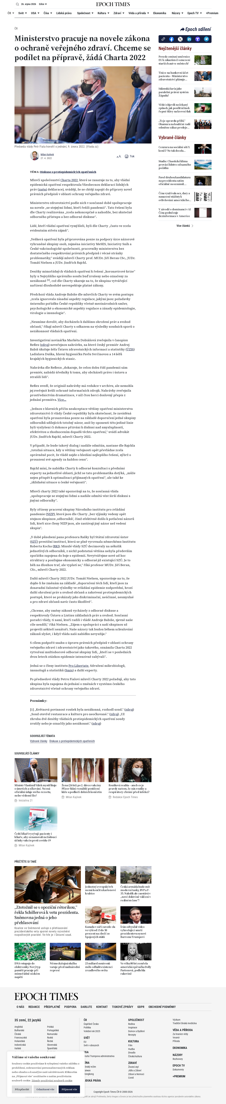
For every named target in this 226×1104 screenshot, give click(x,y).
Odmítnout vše (45, 1089)
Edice (41, 4)
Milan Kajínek (47, 154)
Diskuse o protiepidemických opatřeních (68, 172)
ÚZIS (130, 349)
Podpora (70, 1007)
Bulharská (19, 1030)
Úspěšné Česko (91, 1024)
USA (33, 13)
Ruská (50, 1037)
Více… (62, 400)
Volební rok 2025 (92, 1031)
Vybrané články (38, 741)
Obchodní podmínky (162, 1007)
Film (130, 1045)
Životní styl (133, 1066)
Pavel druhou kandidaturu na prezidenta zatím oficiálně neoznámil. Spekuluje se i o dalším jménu (175, 181)
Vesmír (176, 1037)
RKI (56, 546)
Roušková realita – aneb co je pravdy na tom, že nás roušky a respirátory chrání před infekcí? (129, 789)
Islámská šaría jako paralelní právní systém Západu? (173, 92)
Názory (176, 13)
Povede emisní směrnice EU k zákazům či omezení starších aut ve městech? (174, 60)
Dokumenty (178, 1069)
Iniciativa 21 (26, 800)
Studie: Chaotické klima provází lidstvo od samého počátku (175, 165)
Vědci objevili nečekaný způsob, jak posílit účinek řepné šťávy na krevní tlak (175, 108)
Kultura (102, 13)
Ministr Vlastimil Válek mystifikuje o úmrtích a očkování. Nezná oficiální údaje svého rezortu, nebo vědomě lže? (35, 790)
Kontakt (102, 1007)
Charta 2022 (69, 180)
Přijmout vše (69, 1089)
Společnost (83, 13)
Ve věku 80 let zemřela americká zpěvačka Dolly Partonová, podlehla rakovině (135, 968)
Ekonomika (159, 13)
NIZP (50, 514)
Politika (87, 1027)
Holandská (19, 1041)
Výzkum (176, 1019)
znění (43, 189)
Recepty (132, 1034)
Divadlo (131, 1052)
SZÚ (34, 542)
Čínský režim (90, 1066)
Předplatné (52, 1007)
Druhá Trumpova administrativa (99, 1056)
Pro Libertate (78, 666)
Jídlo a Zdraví (134, 1070)
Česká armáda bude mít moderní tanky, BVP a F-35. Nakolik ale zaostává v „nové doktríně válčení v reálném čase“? (135, 893)
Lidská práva (64, 13)
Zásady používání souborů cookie (52, 1080)
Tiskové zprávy (122, 1007)
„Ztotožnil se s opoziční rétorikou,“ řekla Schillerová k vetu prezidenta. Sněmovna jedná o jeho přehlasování (46, 915)
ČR (9, 13)
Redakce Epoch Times (125, 797)
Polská (50, 1026)
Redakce (34, 1007)
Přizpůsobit (22, 1089)
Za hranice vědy (180, 1034)
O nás (20, 1007)
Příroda (176, 1041)
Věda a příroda (137, 13)
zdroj (45, 345)
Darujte (86, 1007)
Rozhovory (178, 1059)
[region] (46, 1074)
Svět (21, 13)
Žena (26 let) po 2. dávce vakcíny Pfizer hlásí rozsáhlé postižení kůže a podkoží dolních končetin (82, 789)
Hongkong (89, 1074)
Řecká (50, 1041)
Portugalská (53, 1030)
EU (85, 1041)
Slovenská (52, 1044)
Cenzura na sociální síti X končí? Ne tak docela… (174, 148)
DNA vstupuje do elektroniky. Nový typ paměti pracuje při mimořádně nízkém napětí (27, 970)
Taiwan (87, 1070)
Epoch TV (193, 13)
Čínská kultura (135, 1056)
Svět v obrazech (91, 1045)
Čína (46, 13)
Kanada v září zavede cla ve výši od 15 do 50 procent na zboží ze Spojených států (100, 932)
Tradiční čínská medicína (185, 1023)
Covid (131, 1077)
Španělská (52, 1048)
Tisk (131, 156)
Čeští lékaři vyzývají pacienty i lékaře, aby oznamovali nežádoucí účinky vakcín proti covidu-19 (35, 837)
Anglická (18, 1026)
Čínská (17, 1034)
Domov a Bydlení (136, 1031)
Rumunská (52, 1034)
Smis (69, 670)
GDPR (140, 1007)
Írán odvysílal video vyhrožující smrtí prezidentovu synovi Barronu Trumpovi (133, 932)
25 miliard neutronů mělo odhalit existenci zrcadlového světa (98, 967)
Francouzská (20, 1037)
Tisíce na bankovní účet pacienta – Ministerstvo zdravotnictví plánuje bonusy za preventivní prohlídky (173, 76)
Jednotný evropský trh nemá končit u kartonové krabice (100, 890)
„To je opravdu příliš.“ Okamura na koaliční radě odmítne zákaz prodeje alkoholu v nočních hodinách (175, 124)
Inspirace (132, 1027)
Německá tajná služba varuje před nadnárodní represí (65, 967)
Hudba (131, 1049)
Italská (17, 1048)
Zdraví (117, 13)
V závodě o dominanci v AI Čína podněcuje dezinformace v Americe (175, 213)
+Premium (212, 13)
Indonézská (20, 1044)
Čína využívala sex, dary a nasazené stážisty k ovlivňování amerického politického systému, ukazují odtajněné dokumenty (174, 197)
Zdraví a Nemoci (136, 1074)
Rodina (131, 1024)
